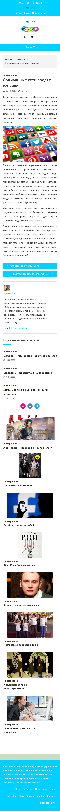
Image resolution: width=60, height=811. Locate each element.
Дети (53, 789)
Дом (21, 796)
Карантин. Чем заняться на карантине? (28, 373)
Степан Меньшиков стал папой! (21, 605)
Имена (19, 13)
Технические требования (38, 770)
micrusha (9, 293)
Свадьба (11, 796)
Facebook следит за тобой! (19, 525)
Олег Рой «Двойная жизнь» (19, 565)
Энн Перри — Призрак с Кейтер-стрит (27, 448)
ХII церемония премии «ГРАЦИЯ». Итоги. (16, 686)
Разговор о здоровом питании (21, 645)
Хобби (40, 796)
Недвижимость (48, 803)
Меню (28, 47)
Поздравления (39, 13)
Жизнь (30, 796)
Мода (18, 789)
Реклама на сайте (12, 770)
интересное (10, 75)
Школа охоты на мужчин (18, 485)
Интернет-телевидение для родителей (20, 730)
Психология (41, 789)
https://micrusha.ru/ (18, 328)
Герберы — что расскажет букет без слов (30, 356)
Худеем (28, 789)
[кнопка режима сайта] (25, 37)
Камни (27, 13)
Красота (51, 796)
